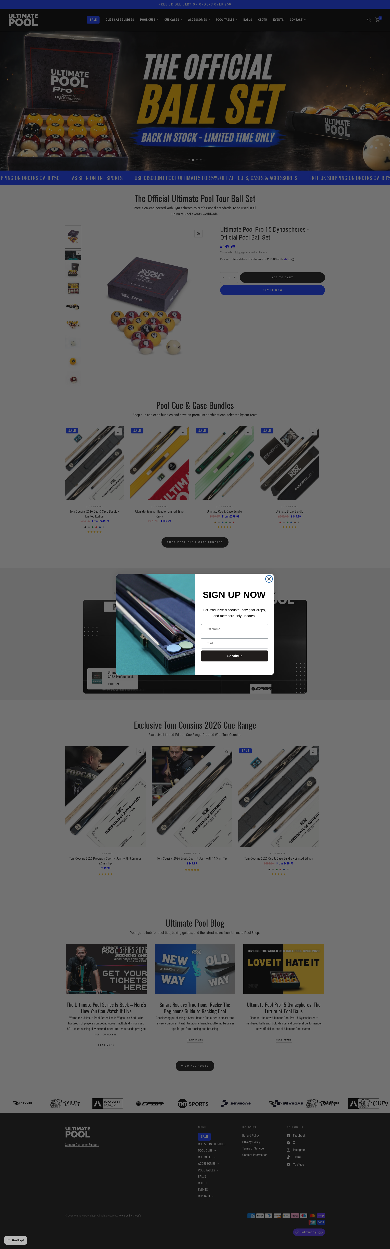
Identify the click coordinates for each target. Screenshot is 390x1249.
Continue (235, 656)
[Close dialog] (269, 578)
